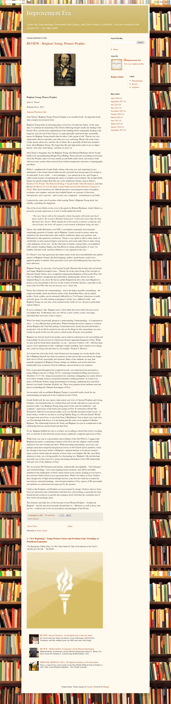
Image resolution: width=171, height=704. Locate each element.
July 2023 (114, 104)
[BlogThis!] (62, 515)
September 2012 (117, 130)
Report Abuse (117, 76)
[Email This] (60, 515)
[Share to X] (65, 515)
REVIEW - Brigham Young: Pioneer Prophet (56, 43)
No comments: (50, 515)
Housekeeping (137, 80)
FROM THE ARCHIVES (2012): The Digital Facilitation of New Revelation (69, 662)
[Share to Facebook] (67, 515)
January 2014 (116, 127)
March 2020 (115, 117)
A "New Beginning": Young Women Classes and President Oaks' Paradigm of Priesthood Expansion (63, 540)
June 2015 (114, 120)
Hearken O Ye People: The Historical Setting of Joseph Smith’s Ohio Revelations (60, 183)
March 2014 (115, 123)
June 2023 (114, 107)
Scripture (135, 87)
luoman (90, 686)
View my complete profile (134, 63)
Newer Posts (32, 526)
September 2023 (117, 101)
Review (36, 519)
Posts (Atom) (42, 530)
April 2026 (115, 98)
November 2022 (117, 111)
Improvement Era (49, 12)
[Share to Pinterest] (70, 515)
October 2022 (116, 114)
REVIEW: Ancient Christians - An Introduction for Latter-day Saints (66, 635)
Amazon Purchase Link (36, 112)
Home (70, 526)
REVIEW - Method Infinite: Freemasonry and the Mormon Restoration (67, 649)
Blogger (106, 686)
